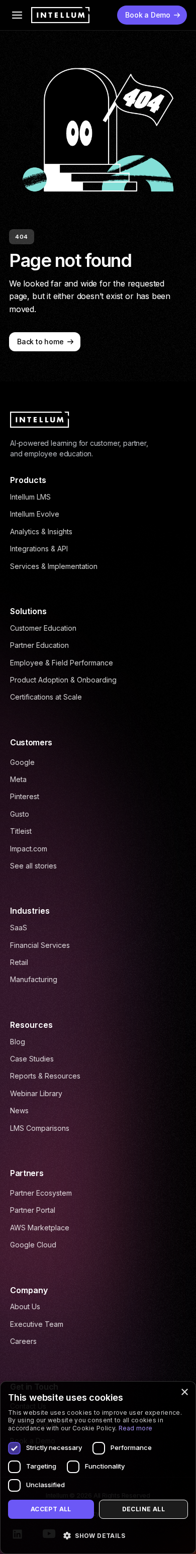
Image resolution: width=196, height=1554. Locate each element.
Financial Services (40, 945)
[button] (98, 1535)
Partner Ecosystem (41, 1193)
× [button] (184, 1392)
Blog (17, 1041)
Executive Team (36, 1324)
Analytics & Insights (41, 531)
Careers (23, 1341)
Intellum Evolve (34, 514)
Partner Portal (32, 1210)
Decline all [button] (143, 1509)
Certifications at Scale (46, 697)
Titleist (21, 831)
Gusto (19, 814)
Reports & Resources (45, 1076)
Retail (19, 962)
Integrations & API (39, 548)
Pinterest (24, 796)
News (19, 1110)
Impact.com (28, 848)
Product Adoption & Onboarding (63, 679)
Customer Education (43, 628)
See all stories (33, 865)
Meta (18, 779)
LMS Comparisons (39, 1128)
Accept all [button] (51, 1509)
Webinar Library (36, 1093)
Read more (136, 1428)
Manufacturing (33, 979)
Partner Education (39, 645)
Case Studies (32, 1058)
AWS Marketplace (39, 1227)
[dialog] (98, 1467)
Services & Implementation (53, 566)
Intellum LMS (30, 497)
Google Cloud (33, 1244)
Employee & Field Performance (61, 662)
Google (22, 762)
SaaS (18, 927)
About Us (25, 1306)
